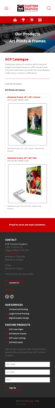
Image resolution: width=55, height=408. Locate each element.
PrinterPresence (32, 404)
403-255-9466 (11, 253)
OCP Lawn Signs (16, 329)
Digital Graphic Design (19, 318)
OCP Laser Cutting (17, 338)
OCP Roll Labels (16, 342)
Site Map (9, 290)
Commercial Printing (18, 309)
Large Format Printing (19, 313)
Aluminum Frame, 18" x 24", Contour (23, 97)
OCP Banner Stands (17, 333)
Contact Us (14, 282)
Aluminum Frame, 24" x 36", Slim (22, 158)
